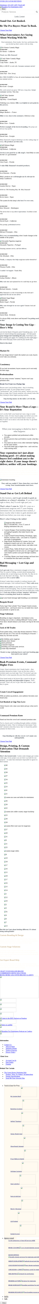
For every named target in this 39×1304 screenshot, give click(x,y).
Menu (3, 9)
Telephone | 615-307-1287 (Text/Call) (12, 5)
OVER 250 (11, 1)
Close (4, 1303)
